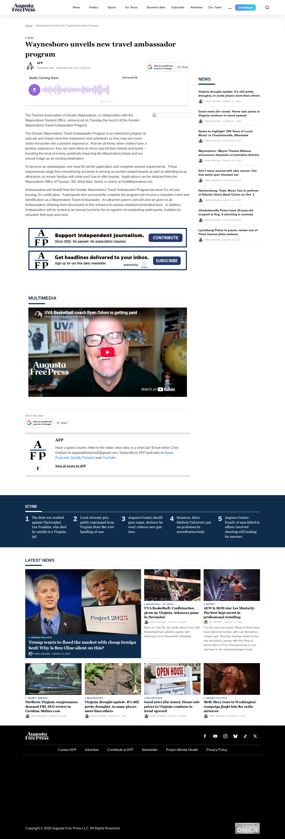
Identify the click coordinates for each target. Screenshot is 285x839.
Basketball (153, 604)
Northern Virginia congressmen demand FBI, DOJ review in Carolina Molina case (51, 706)
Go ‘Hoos (131, 7)
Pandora (88, 457)
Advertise (196, 7)
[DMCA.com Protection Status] (247, 828)
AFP (59, 440)
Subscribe (177, 7)
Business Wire (156, 7)
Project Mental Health (182, 750)
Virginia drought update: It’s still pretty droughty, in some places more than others (112, 706)
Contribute (245, 7)
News (76, 7)
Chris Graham (212, 101)
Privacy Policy (216, 750)
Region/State (95, 698)
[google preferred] (160, 67)
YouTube (109, 457)
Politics (93, 7)
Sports (111, 7)
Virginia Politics (41, 637)
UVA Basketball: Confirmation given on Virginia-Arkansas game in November (171, 612)
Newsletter (150, 750)
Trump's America (37, 698)
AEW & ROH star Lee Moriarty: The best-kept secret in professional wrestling (229, 612)
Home (28, 25)
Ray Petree (215, 622)
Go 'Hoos (168, 604)
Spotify (76, 457)
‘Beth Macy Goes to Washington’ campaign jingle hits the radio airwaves (230, 706)
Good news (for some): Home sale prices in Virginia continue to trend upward (172, 706)
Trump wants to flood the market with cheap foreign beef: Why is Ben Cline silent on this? (82, 645)
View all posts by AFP (70, 466)
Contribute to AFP (120, 750)
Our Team (215, 7)
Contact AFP (67, 750)
